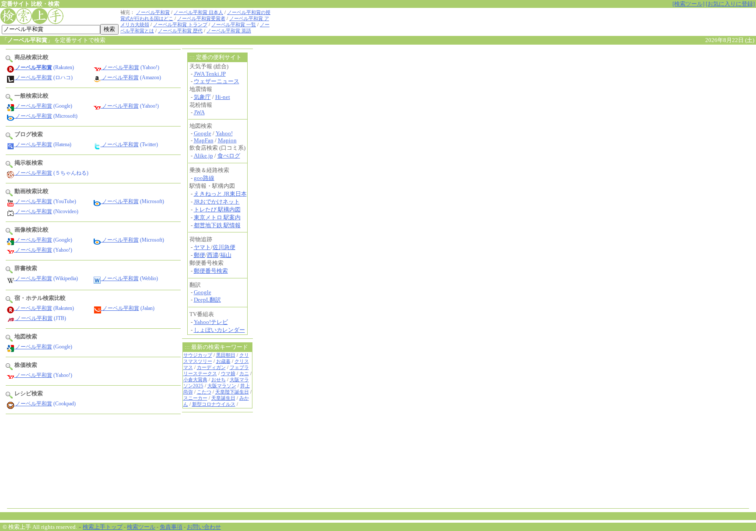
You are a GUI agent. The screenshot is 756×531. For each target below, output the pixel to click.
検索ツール (141, 527)
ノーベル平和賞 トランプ (180, 24)
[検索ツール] (688, 3)
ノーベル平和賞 (153, 12)
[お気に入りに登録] (730, 3)
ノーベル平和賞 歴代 (180, 30)
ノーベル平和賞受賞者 (201, 18)
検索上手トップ (102, 527)
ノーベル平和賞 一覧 (233, 24)
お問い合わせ (204, 527)
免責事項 (171, 527)
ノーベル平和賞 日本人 (198, 12)
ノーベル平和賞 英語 (228, 30)
